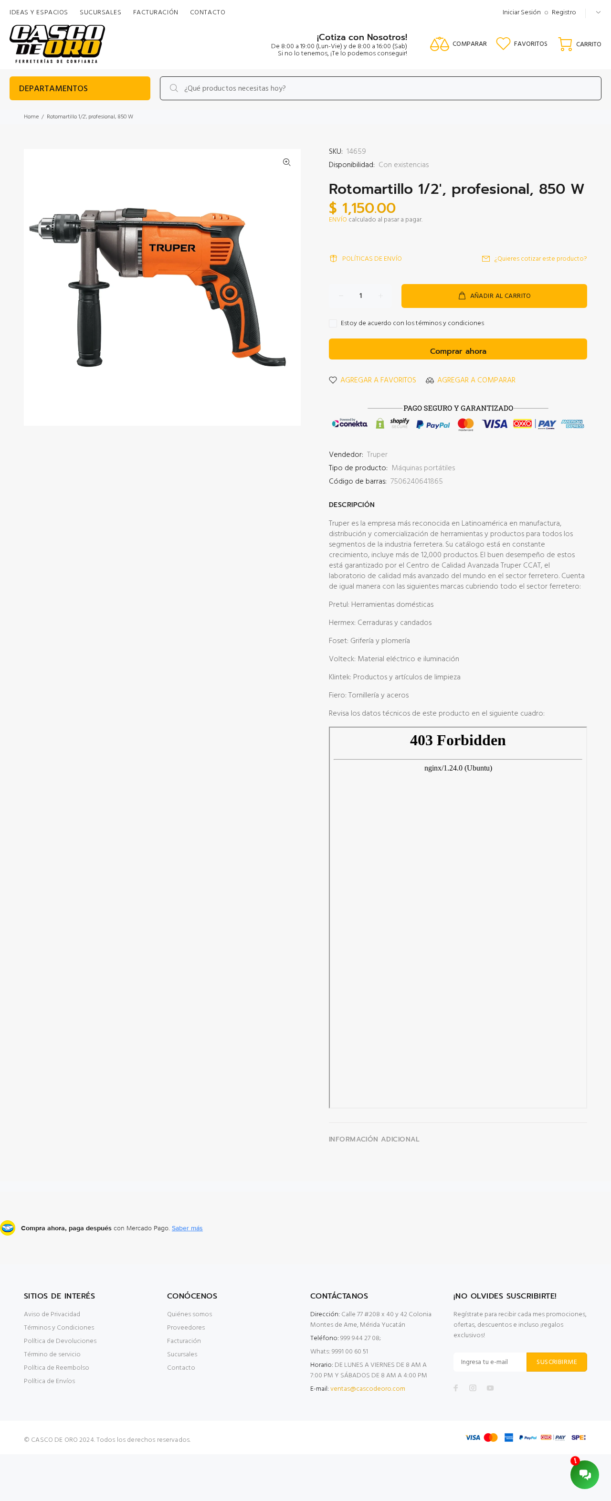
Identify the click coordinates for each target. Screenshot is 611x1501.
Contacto (181, 1368)
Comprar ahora (458, 351)
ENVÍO (338, 219)
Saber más (187, 1228)
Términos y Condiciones (59, 1327)
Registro (564, 12)
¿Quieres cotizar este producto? (541, 259)
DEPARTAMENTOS (53, 89)
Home (31, 117)
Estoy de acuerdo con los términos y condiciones (412, 323)
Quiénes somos (189, 1314)
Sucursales (182, 1354)
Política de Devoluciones (60, 1341)
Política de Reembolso (56, 1368)
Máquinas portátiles (423, 468)
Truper (377, 455)
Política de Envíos (49, 1381)
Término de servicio (52, 1354)
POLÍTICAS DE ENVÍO (372, 259)
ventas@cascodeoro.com (367, 1389)
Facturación (184, 1341)
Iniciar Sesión (522, 12)
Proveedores (186, 1327)
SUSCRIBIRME (557, 1362)
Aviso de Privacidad (52, 1314)
